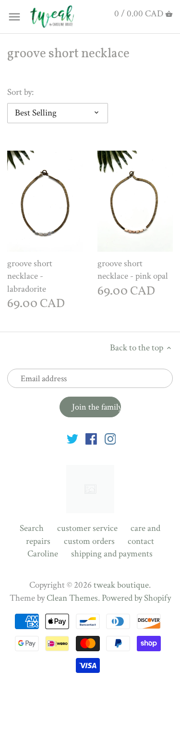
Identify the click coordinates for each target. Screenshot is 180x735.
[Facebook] (91, 438)
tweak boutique (121, 585)
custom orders (89, 541)
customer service (87, 528)
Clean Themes (72, 598)
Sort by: (20, 92)
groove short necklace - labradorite (29, 276)
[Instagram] (110, 438)
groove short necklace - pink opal (132, 270)
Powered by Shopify (136, 598)
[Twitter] (72, 438)
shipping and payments (112, 554)
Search (32, 528)
